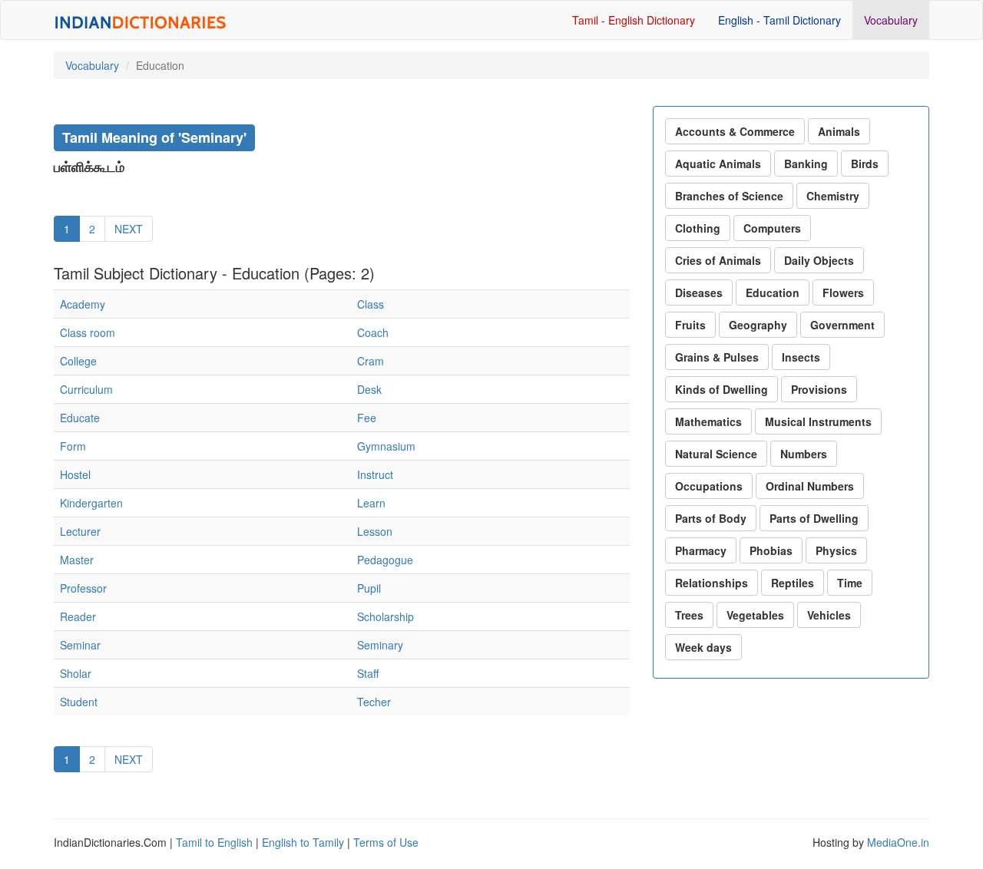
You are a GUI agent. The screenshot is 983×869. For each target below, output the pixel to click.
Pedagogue (385, 559)
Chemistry (832, 195)
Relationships (711, 582)
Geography (758, 324)
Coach (373, 332)
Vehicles (829, 615)
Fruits (690, 324)
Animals (839, 131)
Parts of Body (710, 518)
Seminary (380, 645)
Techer (374, 701)
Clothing (697, 228)
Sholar (75, 673)
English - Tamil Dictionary (779, 20)
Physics (836, 550)
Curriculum (86, 389)
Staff (368, 673)
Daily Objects (819, 260)
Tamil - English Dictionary (633, 20)
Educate (80, 417)
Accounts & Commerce (735, 131)
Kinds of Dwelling (721, 389)
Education (772, 292)
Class (370, 304)
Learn (371, 502)
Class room (87, 332)
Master (77, 559)
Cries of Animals (718, 260)
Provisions (819, 389)
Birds (865, 163)
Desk (369, 389)
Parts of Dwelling (814, 518)
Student (79, 701)
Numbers (803, 453)
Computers (772, 228)
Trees (689, 615)
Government (842, 324)
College (78, 360)
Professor (83, 588)
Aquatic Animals (718, 163)
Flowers (843, 292)
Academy (82, 304)
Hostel (75, 474)
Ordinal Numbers (810, 486)
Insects (801, 357)
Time (849, 582)
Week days (703, 647)
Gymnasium (386, 446)
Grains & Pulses (717, 357)
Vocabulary (891, 20)
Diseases (699, 292)
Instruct (375, 474)
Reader (78, 616)
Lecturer (80, 531)
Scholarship (385, 616)
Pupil (369, 588)
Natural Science (716, 453)
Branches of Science (729, 195)
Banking (806, 163)
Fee (366, 417)
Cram (370, 360)
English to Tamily (303, 842)
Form (73, 446)
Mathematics (708, 421)
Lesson (374, 531)
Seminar (80, 645)
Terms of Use (386, 842)
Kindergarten (91, 502)
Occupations (709, 486)
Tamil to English (214, 842)
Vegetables (755, 615)
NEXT (128, 228)
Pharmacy (700, 550)
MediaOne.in (898, 842)
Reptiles (792, 582)
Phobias (771, 550)
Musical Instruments (818, 421)
